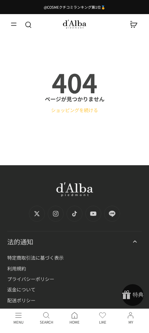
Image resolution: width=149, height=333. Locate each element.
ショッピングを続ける (74, 110)
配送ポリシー (21, 300)
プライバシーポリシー (30, 279)
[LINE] (112, 214)
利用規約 (16, 268)
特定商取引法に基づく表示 (35, 258)
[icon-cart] (134, 24)
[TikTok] (74, 214)
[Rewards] (133, 295)
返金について (21, 289)
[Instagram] (56, 214)
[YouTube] (93, 214)
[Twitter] (37, 214)
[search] (28, 24)
